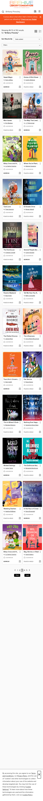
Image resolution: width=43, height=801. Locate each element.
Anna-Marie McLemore (32, 339)
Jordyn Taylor (9, 468)
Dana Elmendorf (30, 511)
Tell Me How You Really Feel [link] (31, 293)
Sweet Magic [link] (8, 77)
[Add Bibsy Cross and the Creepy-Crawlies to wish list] (19, 561)
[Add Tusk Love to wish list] (19, 216)
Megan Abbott (30, 209)
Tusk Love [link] (7, 207)
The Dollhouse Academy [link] (31, 466)
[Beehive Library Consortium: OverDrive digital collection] (21, 4)
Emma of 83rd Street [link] (31, 77)
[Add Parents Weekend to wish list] (19, 302)
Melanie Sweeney (31, 166)
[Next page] (29, 570)
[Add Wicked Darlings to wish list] (19, 475)
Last (27, 575)
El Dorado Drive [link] (29, 207)
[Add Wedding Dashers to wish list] (19, 518)
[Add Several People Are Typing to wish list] (40, 259)
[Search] (3, 11)
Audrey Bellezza (30, 80)
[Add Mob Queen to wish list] (19, 130)
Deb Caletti (8, 382)
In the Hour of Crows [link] (31, 509)
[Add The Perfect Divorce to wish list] (19, 346)
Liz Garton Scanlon (10, 166)
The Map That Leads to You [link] (31, 120)
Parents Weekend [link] (10, 293)
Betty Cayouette (30, 296)
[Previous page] (15, 570)
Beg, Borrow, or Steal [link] (31, 552)
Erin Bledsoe (9, 123)
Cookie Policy (27, 795)
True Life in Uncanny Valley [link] (11, 379)
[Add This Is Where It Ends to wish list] (19, 432)
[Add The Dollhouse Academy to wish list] (40, 475)
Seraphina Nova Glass (32, 425)
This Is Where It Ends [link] (11, 422)
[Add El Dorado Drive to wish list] (40, 216)
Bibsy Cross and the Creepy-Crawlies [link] (11, 552)
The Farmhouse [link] (9, 250)
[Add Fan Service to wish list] (40, 389)
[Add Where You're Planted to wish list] (40, 173)
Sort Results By (7, 39)
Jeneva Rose (9, 339)
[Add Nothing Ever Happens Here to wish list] (40, 432)
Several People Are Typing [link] (31, 250)
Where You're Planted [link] (31, 164)
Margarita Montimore (32, 468)
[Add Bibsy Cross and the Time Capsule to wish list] (19, 173)
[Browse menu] (39, 11)
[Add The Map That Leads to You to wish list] (40, 130)
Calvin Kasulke (30, 252)
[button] (36, 32)
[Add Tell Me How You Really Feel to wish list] (40, 302)
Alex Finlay (8, 296)
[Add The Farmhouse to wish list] (19, 259)
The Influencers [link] (29, 336)
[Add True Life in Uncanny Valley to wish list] (19, 389)
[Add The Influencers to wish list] (40, 346)
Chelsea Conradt (10, 252)
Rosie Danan (29, 382)
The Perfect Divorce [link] (10, 336)
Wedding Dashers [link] (10, 509)
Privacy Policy (22, 776)
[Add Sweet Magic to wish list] (19, 87)
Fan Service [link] (28, 379)
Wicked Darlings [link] (9, 466)
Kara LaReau (9, 80)
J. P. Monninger (30, 123)
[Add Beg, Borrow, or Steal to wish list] (40, 561)
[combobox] (17, 11)
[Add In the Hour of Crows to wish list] (40, 518)
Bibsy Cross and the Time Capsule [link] (11, 164)
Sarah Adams (30, 554)
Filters (5, 45)
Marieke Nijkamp (10, 425)
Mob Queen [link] (8, 120)
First (17, 575)
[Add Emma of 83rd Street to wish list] (40, 87)
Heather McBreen (10, 511)
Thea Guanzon (9, 209)
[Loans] (35, 11)
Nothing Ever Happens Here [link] (31, 422)
